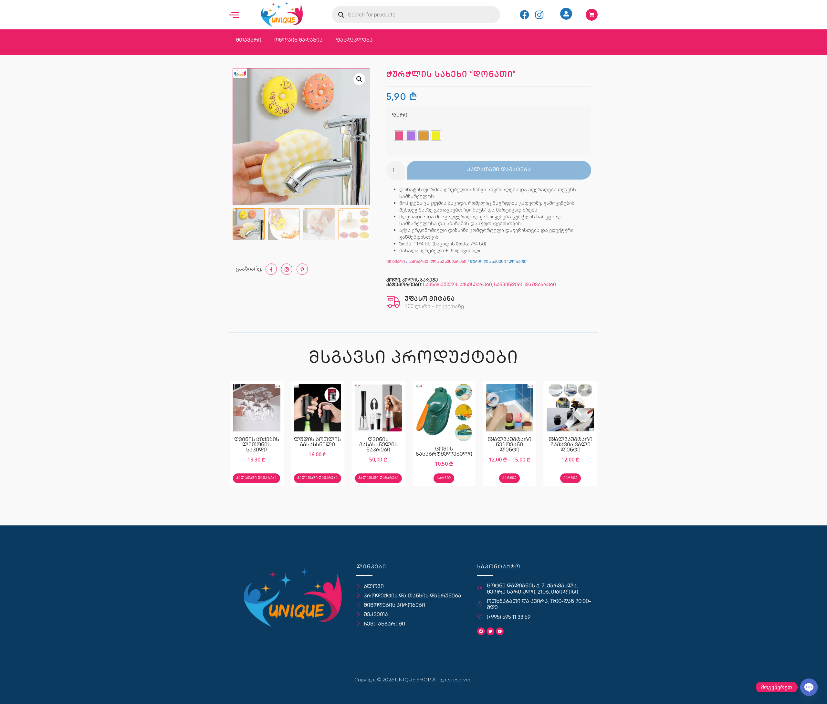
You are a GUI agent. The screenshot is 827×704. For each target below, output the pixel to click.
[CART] (592, 15)
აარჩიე (444, 478)
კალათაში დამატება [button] (256, 478)
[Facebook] (524, 14)
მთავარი (248, 40)
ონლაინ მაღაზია (298, 40)
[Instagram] (539, 14)
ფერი (399, 115)
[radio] (399, 135)
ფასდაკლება (354, 40)
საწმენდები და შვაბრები (525, 285)
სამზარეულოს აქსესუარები (437, 262)
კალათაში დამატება (499, 170)
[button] (359, 79)
